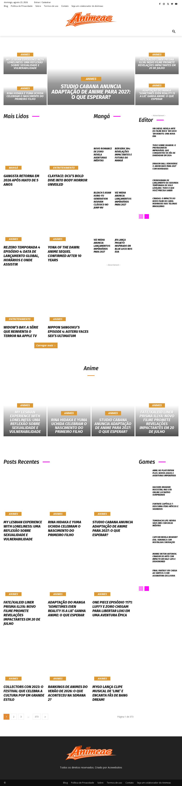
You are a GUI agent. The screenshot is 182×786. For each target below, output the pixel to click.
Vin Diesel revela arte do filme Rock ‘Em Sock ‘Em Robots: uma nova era (164, 132)
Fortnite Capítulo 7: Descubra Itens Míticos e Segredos (165, 506)
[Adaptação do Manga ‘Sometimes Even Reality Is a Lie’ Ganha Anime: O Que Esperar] (156, 90)
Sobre (100, 782)
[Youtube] (176, 4)
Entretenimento (64, 167)
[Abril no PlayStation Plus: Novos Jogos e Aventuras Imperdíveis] (145, 474)
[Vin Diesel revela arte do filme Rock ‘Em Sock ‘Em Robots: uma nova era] (145, 133)
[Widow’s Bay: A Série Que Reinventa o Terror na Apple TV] (24, 298)
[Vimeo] (172, 4)
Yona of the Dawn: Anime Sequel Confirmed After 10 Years (64, 253)
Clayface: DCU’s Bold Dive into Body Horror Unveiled (67, 180)
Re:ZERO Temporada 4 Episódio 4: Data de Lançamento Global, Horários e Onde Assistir (22, 255)
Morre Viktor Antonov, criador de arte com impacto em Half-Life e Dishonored (164, 558)
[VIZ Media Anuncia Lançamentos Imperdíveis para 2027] (124, 178)
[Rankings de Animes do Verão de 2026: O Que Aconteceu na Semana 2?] (68, 657)
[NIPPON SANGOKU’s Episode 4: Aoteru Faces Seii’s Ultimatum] (68, 298)
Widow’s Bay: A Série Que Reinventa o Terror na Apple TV (21, 331)
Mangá (13, 167)
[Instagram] (164, 4)
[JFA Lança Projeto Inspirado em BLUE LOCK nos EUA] (124, 225)
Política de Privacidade (82, 782)
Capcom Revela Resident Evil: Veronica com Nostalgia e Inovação (165, 540)
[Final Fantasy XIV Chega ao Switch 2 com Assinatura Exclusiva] (145, 575)
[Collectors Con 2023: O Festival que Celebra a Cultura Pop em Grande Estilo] (24, 657)
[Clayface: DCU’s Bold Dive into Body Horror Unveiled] (68, 147)
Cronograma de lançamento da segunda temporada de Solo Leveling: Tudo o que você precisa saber (165, 185)
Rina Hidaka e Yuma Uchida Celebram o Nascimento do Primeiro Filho (64, 528)
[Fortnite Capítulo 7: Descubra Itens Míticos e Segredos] (145, 508)
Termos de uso (114, 782)
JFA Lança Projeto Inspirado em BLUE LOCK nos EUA (123, 245)
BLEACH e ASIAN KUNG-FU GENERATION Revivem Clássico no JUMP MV (102, 200)
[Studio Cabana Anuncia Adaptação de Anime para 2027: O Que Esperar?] (91, 74)
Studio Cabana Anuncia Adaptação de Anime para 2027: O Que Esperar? (112, 528)
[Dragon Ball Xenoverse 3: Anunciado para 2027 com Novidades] (145, 168)
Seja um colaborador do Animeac (154, 782)
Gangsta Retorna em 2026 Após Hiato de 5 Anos (21, 180)
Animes (25, 54)
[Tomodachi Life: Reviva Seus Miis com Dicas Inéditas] (145, 525)
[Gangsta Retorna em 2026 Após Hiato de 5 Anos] (24, 147)
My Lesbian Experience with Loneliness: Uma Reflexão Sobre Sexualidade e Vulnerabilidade (23, 530)
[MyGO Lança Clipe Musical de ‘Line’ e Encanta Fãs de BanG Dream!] (112, 657)
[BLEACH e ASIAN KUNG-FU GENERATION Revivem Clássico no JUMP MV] (103, 178)
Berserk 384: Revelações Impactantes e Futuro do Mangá (123, 154)
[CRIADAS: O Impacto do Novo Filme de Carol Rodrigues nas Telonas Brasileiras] (145, 203)
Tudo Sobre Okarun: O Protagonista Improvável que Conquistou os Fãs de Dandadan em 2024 (164, 150)
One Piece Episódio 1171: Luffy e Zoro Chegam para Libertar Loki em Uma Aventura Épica (112, 608)
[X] (168, 4)
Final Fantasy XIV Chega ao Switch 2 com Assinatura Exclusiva (164, 573)
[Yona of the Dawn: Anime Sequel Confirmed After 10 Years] (68, 218)
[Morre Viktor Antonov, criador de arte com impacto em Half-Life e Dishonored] (145, 558)
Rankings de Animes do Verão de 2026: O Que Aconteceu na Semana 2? (68, 693)
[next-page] (146, 216)
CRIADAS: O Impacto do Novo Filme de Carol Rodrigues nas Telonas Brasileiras (164, 202)
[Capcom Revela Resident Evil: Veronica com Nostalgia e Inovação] (145, 541)
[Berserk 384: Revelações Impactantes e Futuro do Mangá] (124, 134)
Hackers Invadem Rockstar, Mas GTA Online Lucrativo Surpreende (162, 491)
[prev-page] (141, 216)
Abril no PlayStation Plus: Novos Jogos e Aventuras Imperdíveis (164, 473)
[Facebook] (160, 4)
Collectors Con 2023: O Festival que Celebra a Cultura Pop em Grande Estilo (24, 693)
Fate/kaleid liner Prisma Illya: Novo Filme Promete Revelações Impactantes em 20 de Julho (22, 613)
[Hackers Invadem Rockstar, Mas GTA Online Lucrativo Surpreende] (145, 491)
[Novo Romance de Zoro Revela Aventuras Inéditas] (103, 134)
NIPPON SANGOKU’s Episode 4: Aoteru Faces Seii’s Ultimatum (68, 331)
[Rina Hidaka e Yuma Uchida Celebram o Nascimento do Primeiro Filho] (68, 410)
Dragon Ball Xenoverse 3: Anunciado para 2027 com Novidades (164, 166)
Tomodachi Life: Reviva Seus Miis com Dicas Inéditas (164, 523)
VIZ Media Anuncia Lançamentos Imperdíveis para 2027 (123, 198)
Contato (129, 782)
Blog (65, 782)
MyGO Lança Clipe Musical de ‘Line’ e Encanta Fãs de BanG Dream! (110, 693)
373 (37, 716)
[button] (174, 31)
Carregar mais (44, 345)
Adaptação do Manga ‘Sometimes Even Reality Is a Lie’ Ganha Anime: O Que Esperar (67, 608)
